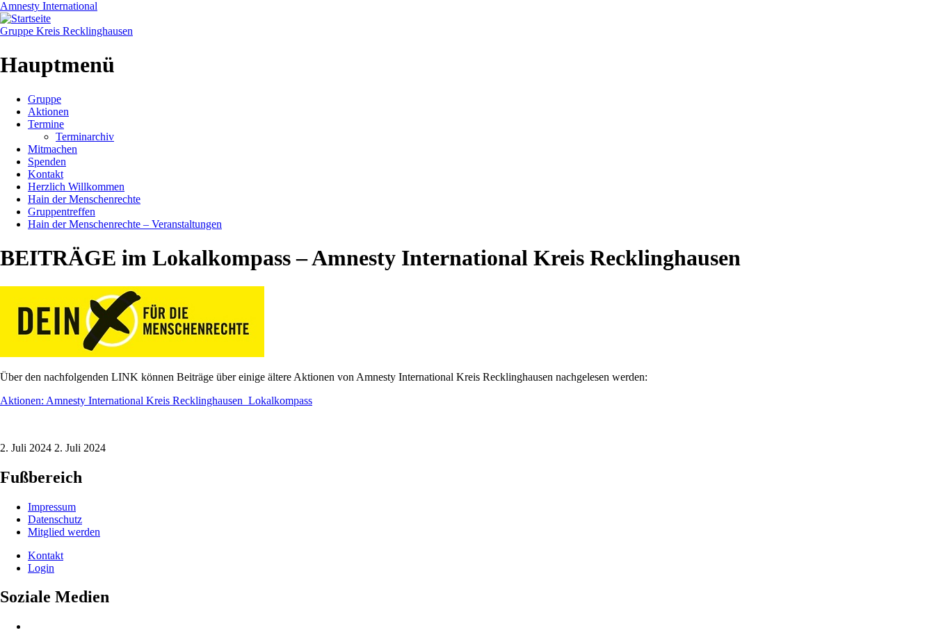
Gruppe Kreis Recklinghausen (66, 31)
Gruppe (44, 99)
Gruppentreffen (61, 211)
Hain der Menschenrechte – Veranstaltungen (125, 224)
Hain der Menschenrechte (84, 199)
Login (41, 568)
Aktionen (48, 111)
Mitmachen (52, 149)
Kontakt (45, 174)
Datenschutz (55, 519)
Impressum (52, 507)
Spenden (47, 161)
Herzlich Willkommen (76, 186)
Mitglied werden (64, 532)
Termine (46, 124)
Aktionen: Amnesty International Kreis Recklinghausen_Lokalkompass (156, 400)
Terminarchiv (85, 136)
